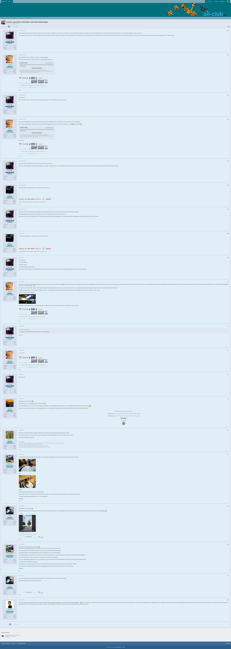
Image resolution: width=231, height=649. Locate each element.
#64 (228, 119)
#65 (228, 161)
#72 (228, 350)
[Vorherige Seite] (2, 27)
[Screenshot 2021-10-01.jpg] (27, 299)
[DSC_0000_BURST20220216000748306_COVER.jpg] (27, 481)
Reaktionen (6, 45)
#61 (228, 30)
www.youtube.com (49, 62)
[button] (209, 1)
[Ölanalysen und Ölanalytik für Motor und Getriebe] (115, 9)
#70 (228, 281)
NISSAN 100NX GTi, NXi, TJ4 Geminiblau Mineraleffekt (126, 413)
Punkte (5, 47)
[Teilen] (229, 26)
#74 (228, 398)
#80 (228, 599)
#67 (228, 209)
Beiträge (5, 48)
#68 (228, 233)
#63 (228, 95)
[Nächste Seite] (16, 27)
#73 (228, 374)
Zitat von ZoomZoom (25, 329)
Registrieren (222, 1)
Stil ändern (228, 643)
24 (14, 26)
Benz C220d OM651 (23, 443)
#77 (228, 505)
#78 (228, 544)
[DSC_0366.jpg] (27, 465)
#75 (228, 430)
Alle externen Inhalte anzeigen (37, 68)
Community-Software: (115, 647)
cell (20, 546)
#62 (228, 54)
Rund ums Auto (7, 637)
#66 (228, 185)
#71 (228, 326)
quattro (25, 57)
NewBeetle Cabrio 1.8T (23, 444)
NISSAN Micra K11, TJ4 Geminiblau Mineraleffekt (126, 415)
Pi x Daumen (7, 636)
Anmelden (216, 1)
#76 (228, 454)
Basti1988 (22, 508)
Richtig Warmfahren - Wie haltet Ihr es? (12, 635)
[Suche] (228, 1)
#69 (228, 257)
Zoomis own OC (32, 87)
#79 (228, 575)
